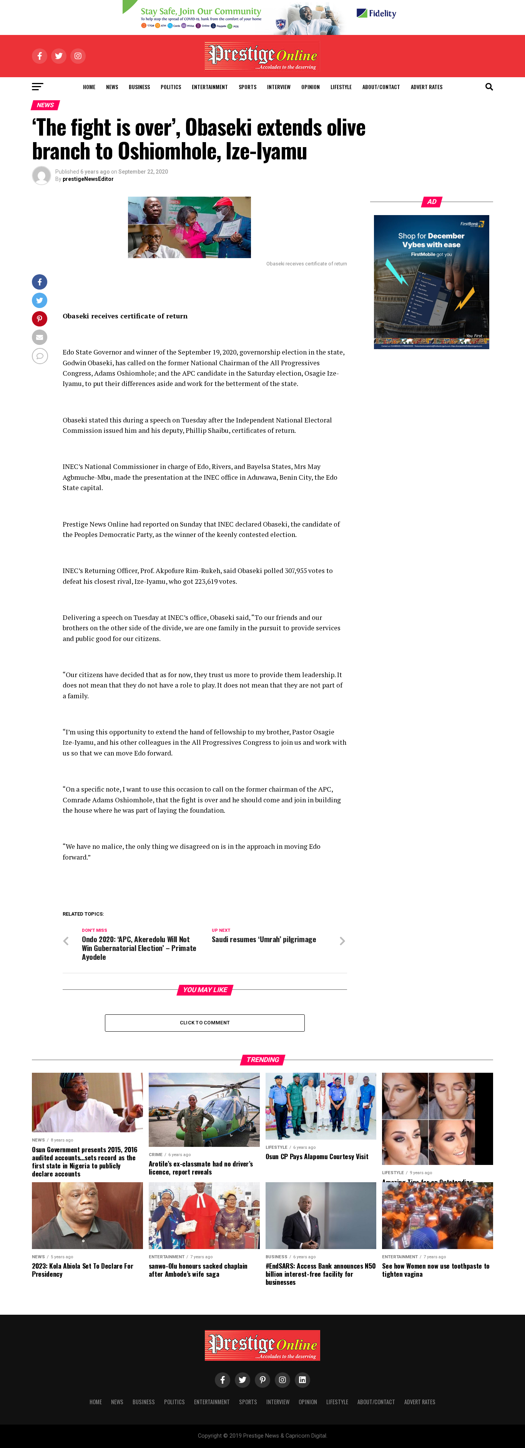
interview (279, 87)
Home (89, 87)
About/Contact (381, 87)
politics (171, 87)
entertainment (210, 87)
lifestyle (341, 87)
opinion (310, 87)
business (139, 87)
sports (247, 87)
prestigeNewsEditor (88, 179)
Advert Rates (426, 87)
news (112, 87)
